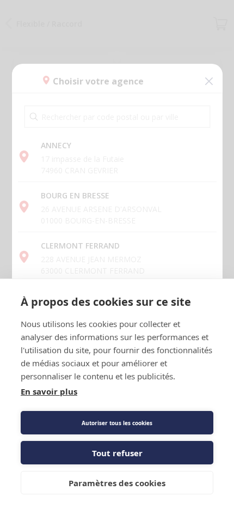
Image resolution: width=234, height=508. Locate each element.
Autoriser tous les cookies (117, 423)
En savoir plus (49, 391)
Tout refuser (117, 452)
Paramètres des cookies (117, 482)
